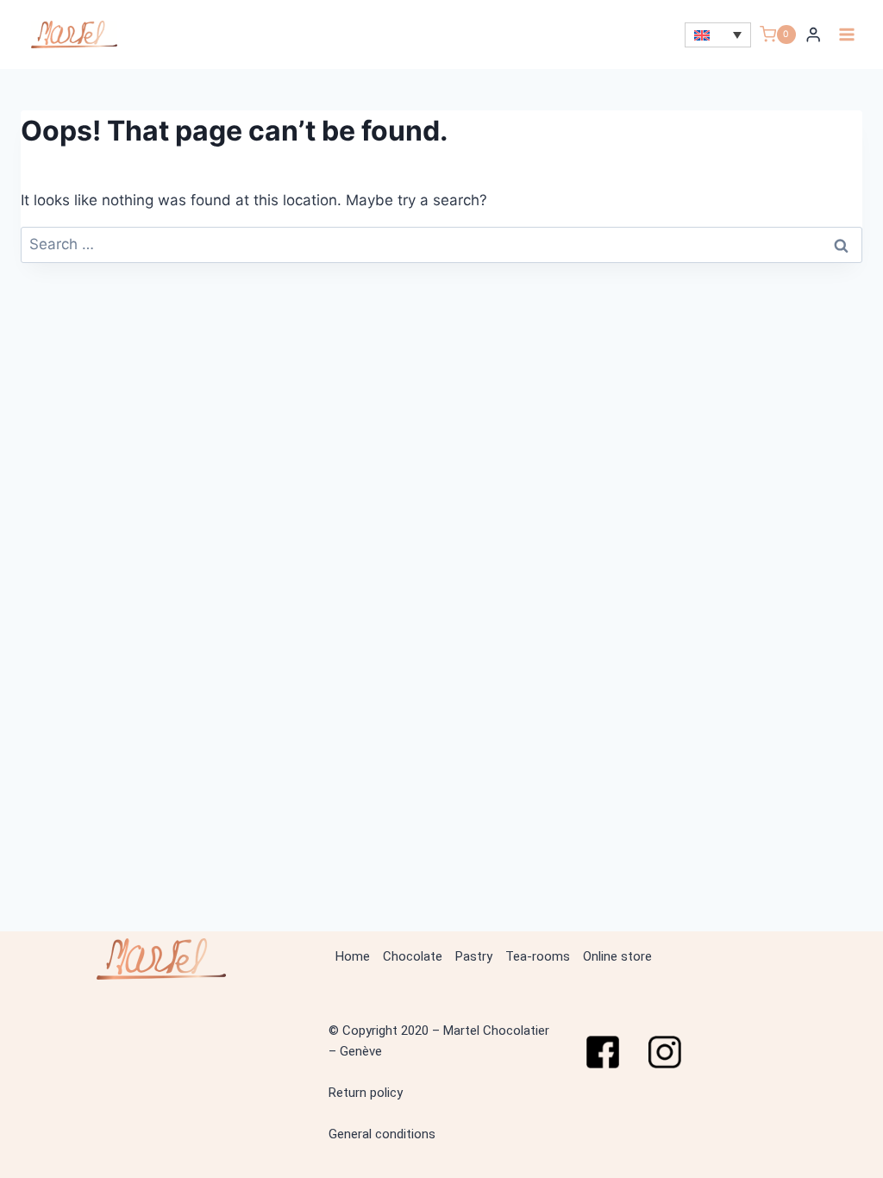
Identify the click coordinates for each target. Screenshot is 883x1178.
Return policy (366, 1092)
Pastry (473, 956)
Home (352, 956)
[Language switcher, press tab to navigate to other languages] (718, 34)
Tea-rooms (537, 956)
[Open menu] (846, 34)
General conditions (382, 1134)
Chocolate (412, 956)
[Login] (813, 35)
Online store (617, 956)
